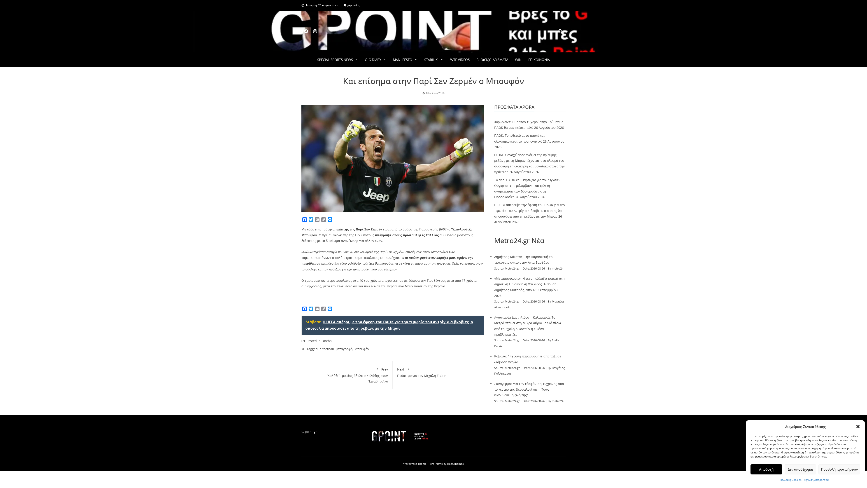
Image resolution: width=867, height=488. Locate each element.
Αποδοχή (766, 469)
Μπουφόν (361, 349)
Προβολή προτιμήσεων (839, 469)
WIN (518, 59)
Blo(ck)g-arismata (492, 59)
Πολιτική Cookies (791, 480)
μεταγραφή (344, 349)
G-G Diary (373, 59)
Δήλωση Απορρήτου (816, 480)
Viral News (436, 464)
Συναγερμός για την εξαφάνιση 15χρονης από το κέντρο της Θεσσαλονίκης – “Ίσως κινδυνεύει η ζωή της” (529, 389)
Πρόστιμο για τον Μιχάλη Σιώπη (421, 372)
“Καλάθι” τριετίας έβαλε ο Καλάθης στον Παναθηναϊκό (357, 375)
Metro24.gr (512, 268)
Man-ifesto (402, 59)
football (328, 349)
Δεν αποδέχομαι (800, 469)
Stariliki (431, 59)
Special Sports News (335, 59)
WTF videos (460, 59)
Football (327, 341)
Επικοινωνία (539, 59)
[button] (858, 426)
